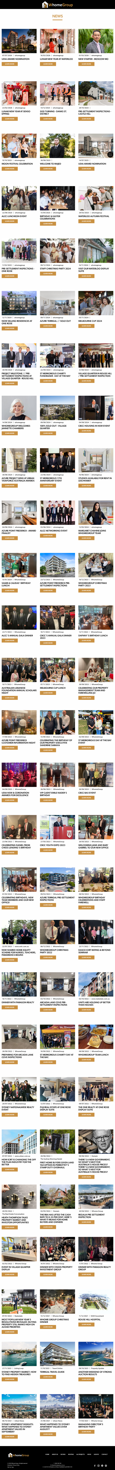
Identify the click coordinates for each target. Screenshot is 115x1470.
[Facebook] (95, 1466)
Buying (63, 1454)
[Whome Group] (57, 4)
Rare (13, 1467)
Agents (96, 1454)
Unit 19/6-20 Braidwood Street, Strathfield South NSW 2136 (58, 1467)
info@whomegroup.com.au (58, 1465)
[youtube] (102, 1466)
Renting (71, 1454)
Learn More (9, 64)
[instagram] (98, 1466)
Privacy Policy (16, 1465)
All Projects (80, 1454)
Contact (105, 1454)
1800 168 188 (58, 1463)
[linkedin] (106, 1466)
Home (47, 1454)
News (89, 1454)
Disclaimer (9, 1465)
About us (55, 1454)
